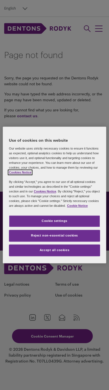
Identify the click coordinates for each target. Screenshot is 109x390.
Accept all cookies (54, 250)
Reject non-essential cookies (54, 235)
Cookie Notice (77, 206)
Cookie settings (54, 221)
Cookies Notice (20, 172)
